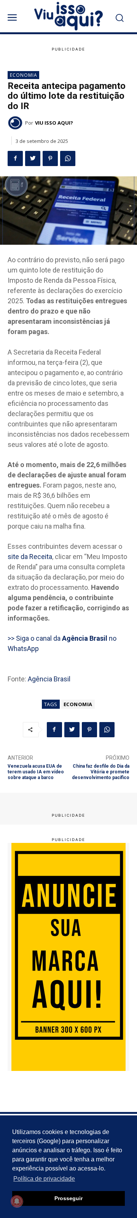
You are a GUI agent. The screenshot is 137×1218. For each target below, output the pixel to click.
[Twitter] (32, 158)
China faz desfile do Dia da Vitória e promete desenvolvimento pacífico (100, 772)
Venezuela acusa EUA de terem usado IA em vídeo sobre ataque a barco (36, 772)
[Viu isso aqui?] (16, 122)
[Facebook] (15, 158)
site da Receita (30, 557)
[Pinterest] (50, 158)
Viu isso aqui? (54, 122)
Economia (23, 75)
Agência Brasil (49, 679)
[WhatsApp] (67, 158)
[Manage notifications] (17, 1201)
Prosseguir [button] (68, 1198)
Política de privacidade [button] (44, 1178)
